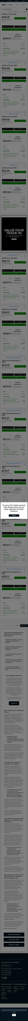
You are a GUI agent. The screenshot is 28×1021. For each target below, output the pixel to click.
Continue (14, 515)
